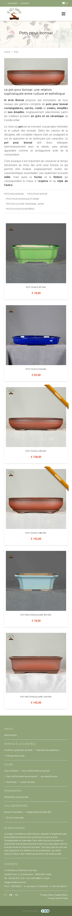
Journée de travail (48, 776)
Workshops (11, 782)
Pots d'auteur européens (20, 209)
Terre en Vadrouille (14, 817)
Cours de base (11, 770)
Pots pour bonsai (14, 194)
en (16, 895)
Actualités (12, 3)
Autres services (27, 782)
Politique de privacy (15, 756)
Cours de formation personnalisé (21, 776)
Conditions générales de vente (18, 750)
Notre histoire (10, 735)
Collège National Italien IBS (38, 812)
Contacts (25, 3)
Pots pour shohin (37, 194)
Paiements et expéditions (47, 750)
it (5, 895)
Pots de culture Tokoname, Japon (25, 204)
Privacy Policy (46, 895)
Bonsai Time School (13, 812)
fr (10, 895)
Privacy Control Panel (58, 898)
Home (7, 52)
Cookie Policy (61, 895)
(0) (66, 3)
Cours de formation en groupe (36, 770)
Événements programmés (16, 797)
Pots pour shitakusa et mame (22, 199)
